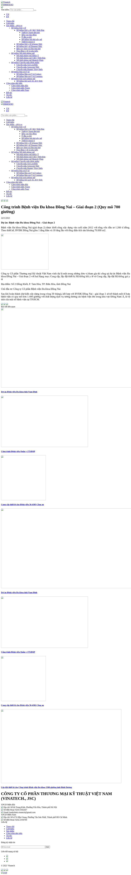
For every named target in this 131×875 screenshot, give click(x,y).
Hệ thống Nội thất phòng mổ (23, 53)
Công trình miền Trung (20, 88)
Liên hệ (9, 97)
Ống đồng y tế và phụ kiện (27, 51)
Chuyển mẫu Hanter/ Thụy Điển (29, 69)
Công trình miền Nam (20, 90)
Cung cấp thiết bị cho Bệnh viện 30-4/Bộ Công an (22, 504)
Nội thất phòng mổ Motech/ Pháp (29, 60)
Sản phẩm (10, 831)
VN (7, 14)
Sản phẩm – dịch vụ (14, 25)
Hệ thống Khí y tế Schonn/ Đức (29, 44)
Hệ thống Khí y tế (18, 28)
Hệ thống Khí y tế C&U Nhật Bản (30, 30)
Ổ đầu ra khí (26, 37)
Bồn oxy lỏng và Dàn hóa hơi (28, 49)
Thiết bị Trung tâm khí (30, 32)
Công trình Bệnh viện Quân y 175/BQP (18, 451)
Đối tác (9, 92)
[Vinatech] (5, 2)
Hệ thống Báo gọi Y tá (20, 72)
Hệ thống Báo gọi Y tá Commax (29, 76)
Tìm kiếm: (5, 10)
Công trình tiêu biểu (14, 83)
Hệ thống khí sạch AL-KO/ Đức (29, 81)
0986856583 (8, 5)
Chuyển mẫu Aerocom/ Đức (27, 67)
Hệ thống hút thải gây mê (31, 39)
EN (7, 17)
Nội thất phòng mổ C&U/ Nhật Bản (30, 58)
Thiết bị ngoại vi (28, 42)
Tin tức (9, 95)
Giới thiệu (10, 829)
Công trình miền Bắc (19, 86)
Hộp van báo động (29, 35)
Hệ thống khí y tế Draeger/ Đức (29, 46)
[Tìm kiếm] (35, 10)
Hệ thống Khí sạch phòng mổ (23, 79)
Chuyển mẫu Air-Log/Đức (27, 65)
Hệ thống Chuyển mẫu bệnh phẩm (25, 62)
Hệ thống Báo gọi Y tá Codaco (28, 74)
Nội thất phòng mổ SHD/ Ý (27, 56)
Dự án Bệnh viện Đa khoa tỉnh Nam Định (19, 392)
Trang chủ (10, 21)
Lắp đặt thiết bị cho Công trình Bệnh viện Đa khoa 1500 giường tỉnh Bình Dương (36, 787)
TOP (5, 873)
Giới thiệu (10, 23)
